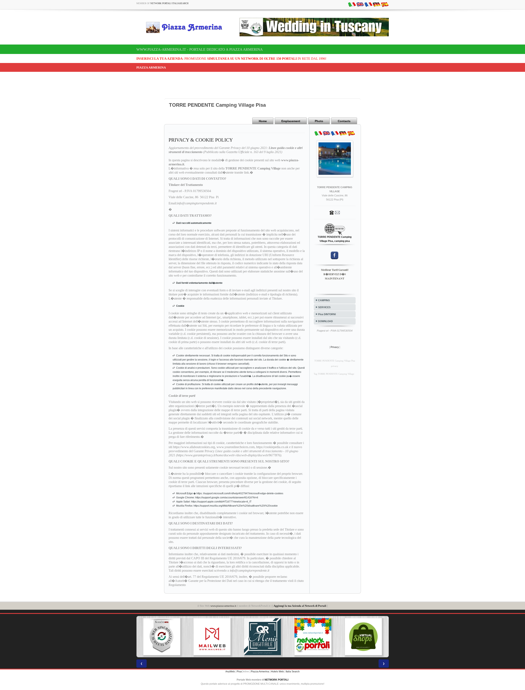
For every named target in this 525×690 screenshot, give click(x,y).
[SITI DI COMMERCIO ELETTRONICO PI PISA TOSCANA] (313, 636)
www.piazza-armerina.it (223, 605)
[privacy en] (360, 4)
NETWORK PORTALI (276, 679)
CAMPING (324, 300)
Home (263, 121)
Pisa (239, 671)
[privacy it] (352, 4)
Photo (319, 121)
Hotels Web (277, 671)
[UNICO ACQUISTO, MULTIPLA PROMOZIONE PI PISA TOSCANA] (263, 636)
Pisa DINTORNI (327, 314)
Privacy (335, 347)
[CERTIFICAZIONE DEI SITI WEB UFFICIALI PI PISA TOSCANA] (363, 636)
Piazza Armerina (260, 671)
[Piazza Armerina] (186, 27)
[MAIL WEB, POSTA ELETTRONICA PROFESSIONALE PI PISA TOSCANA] (162, 636)
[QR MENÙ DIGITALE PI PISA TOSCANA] (212, 636)
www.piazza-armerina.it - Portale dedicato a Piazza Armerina (199, 49)
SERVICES (324, 307)
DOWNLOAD (325, 321)
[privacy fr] (368, 4)
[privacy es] (385, 4)
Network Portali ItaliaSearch (169, 3)
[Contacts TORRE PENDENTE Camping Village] (335, 212)
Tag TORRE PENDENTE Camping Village (334, 374)
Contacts (344, 121)
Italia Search (293, 671)
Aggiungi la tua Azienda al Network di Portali (300, 605)
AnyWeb (230, 671)
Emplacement (290, 121)
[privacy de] (376, 4)
